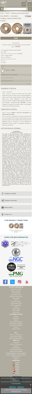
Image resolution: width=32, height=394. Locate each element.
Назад (29, 16)
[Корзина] (24, 6)
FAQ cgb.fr (16, 346)
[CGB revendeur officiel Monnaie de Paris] (16, 266)
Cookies (16, 358)
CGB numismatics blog (16, 303)
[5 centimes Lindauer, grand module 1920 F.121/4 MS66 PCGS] (16, 33)
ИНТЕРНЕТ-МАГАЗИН (16, 289)
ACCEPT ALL (12, 387)
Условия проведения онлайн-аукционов (16, 354)
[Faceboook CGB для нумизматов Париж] (5, 282)
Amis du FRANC (16, 310)
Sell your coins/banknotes (16, 334)
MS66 (16, 38)
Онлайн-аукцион (16, 292)
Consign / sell (7, 214)
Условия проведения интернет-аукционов (16, 353)
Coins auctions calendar (16, 336)
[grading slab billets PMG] (16, 274)
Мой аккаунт (16, 318)
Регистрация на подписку (16, 325)
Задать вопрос (8, 207)
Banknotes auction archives (16, 296)
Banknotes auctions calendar (16, 338)
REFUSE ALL (21, 387)
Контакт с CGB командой (16, 344)
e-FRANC (16, 307)
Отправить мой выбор (10, 200)
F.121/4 (28, 84)
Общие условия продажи (16, 351)
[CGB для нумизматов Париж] (3, 6)
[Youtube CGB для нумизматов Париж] (26, 282)
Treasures (16, 299)
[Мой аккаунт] (30, 6)
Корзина (16, 320)
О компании (16, 342)
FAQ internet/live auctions (16, 349)
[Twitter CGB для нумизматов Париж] (12, 282)
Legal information (16, 356)
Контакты (16, 316)
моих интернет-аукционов (16, 321)
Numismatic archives (16, 301)
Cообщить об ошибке (10, 193)
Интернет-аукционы (16, 291)
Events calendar (16, 298)
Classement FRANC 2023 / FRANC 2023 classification (13, 84)
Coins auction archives (16, 294)
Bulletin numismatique (16, 305)
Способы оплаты (16, 328)
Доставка (16, 327)
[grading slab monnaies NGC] (16, 259)
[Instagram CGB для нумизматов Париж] (19, 282)
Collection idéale (16, 308)
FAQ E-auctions (16, 347)
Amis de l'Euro (16, 312)
